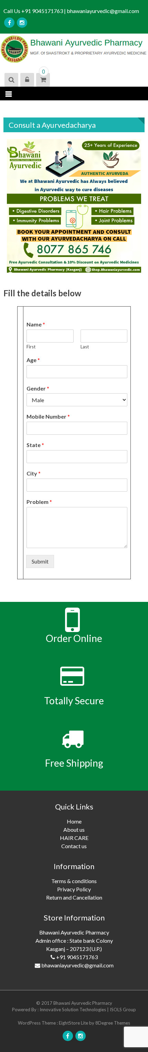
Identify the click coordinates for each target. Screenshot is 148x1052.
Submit (40, 561)
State (35, 445)
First (31, 346)
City (34, 473)
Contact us (74, 846)
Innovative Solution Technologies (73, 1009)
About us (74, 829)
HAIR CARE (74, 837)
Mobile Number (48, 416)
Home (74, 821)
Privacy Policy (74, 889)
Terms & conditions (74, 881)
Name (36, 324)
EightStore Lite (74, 1023)
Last (85, 346)
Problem (39, 501)
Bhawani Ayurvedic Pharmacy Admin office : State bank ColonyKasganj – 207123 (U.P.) (74, 948)
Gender (38, 388)
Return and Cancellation (74, 897)
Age (33, 360)
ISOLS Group (123, 1009)
